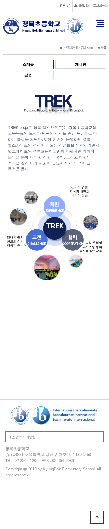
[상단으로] (97, 517)
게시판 (80, 64)
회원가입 (84, 6)
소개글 (28, 64)
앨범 (28, 75)
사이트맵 (102, 6)
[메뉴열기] (100, 23)
